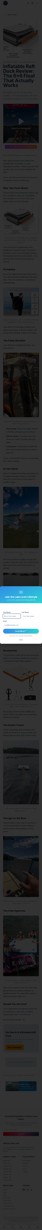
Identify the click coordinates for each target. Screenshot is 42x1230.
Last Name (25, 612)
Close (21, 639)
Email (5, 621)
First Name (6, 612)
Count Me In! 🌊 (21, 631)
